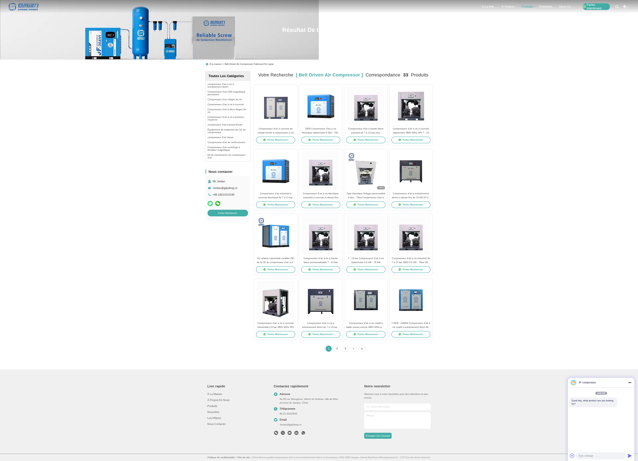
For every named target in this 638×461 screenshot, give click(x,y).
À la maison (490, 6)
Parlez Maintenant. (594, 6)
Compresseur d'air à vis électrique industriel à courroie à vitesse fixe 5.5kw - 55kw (321, 197)
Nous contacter (216, 424)
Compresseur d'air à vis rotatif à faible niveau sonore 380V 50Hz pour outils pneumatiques (365, 327)
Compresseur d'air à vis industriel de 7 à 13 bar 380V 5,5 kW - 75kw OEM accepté (411, 262)
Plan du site (243, 457)
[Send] (629, 455)
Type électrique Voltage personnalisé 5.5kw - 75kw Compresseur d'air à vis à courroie (365, 197)
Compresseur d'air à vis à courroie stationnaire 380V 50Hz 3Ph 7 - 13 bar (411, 132)
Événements (547, 6)
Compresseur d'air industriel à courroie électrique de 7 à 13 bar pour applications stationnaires (275, 197)
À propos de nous (510, 6)
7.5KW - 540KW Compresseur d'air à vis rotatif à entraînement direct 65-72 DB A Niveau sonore (410, 327)
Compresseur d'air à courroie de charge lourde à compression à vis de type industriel (276, 132)
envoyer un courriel (378, 435)
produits (527, 6)
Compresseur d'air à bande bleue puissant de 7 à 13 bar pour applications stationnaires (365, 132)
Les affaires (214, 418)
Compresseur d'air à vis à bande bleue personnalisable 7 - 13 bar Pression (321, 262)
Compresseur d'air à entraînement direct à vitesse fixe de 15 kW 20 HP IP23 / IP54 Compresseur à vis (411, 197)
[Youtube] (289, 433)
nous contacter (567, 6)
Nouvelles (213, 412)
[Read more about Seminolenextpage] (354, 349)
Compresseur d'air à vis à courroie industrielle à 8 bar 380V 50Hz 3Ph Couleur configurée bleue (275, 327)
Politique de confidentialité (221, 457)
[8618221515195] (303, 433)
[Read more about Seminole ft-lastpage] (362, 349)
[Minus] (630, 383)
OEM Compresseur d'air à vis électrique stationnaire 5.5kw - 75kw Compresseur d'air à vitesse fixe (321, 132)
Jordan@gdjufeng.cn (225, 188)
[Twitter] (282, 433)
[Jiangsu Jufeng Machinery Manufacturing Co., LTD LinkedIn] (296, 433)
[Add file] (572, 455)
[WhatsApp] (210, 203)
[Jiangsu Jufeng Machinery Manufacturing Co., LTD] (23, 6)
